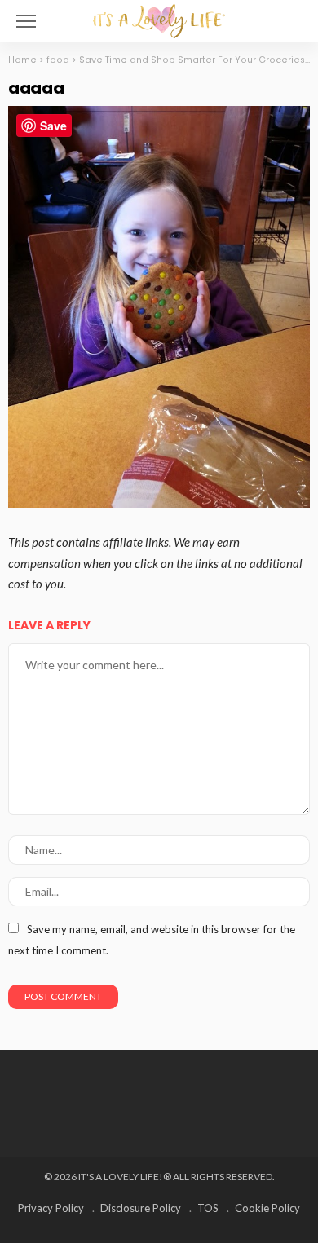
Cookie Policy (267, 1207)
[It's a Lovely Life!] (159, 19)
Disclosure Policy (140, 1207)
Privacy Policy (51, 1207)
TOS (208, 1207)
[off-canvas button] (26, 21)
